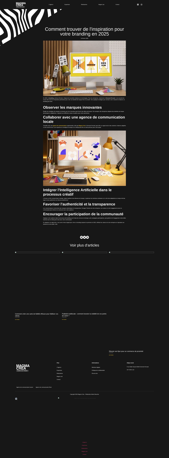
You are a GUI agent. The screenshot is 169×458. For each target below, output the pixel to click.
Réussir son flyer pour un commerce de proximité (126, 351)
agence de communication (60, 125)
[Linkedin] (137, 4)
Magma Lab (101, 4)
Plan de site (95, 373)
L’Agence (51, 4)
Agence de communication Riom (44, 387)
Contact (117, 4)
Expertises (67, 4)
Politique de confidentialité (98, 370)
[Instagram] (141, 4)
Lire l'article (17, 319)
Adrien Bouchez (95, 394)
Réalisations (84, 4)
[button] (81, 237)
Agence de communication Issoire (24, 387)
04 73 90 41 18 (130, 369)
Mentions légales (96, 367)
